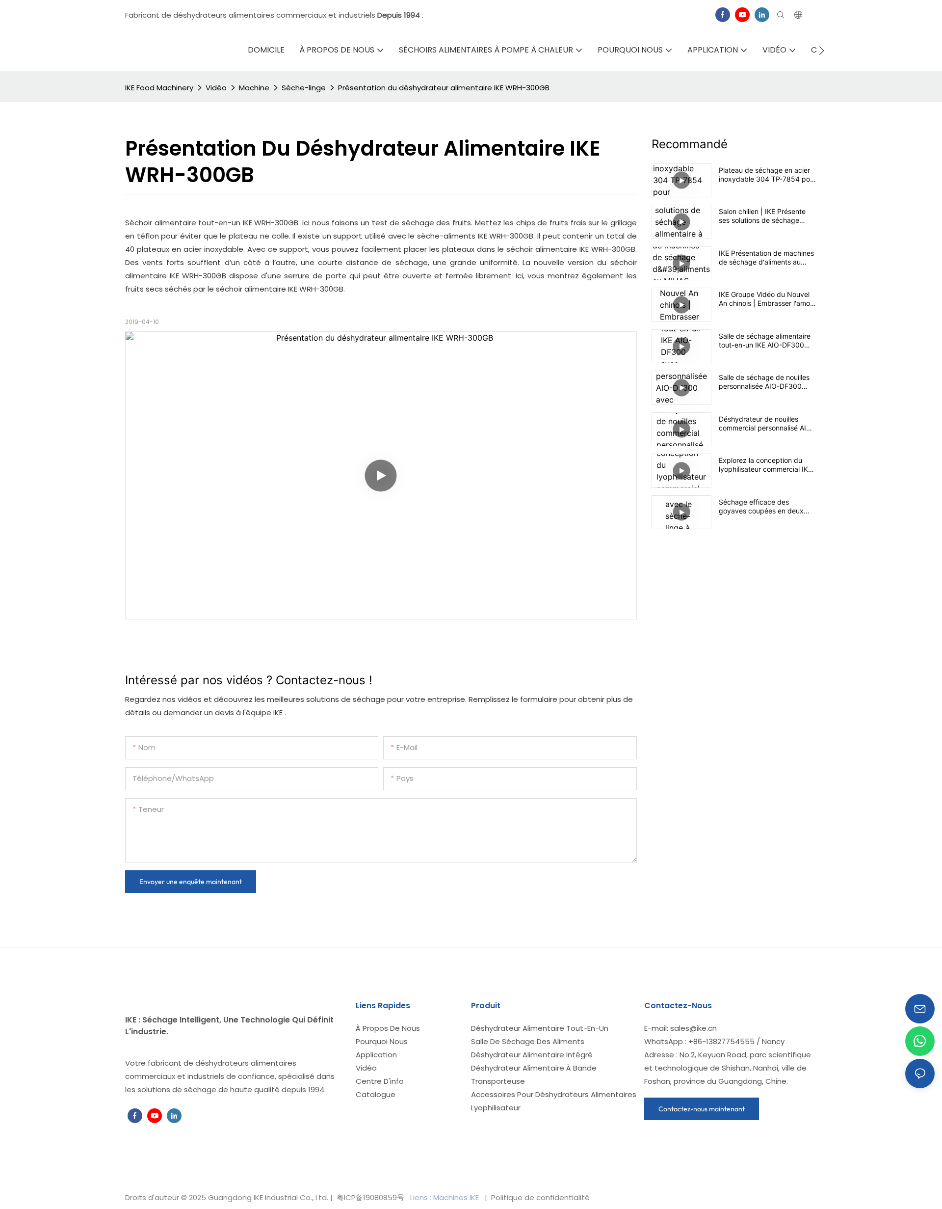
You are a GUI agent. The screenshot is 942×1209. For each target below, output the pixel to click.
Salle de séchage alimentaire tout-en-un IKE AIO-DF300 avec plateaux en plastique (765, 340)
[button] (821, 50)
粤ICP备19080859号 (370, 1197)
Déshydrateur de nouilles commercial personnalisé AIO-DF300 (766, 423)
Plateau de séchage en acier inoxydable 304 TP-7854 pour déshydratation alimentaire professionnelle (767, 175)
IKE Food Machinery (159, 87)
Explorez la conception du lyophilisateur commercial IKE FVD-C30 (765, 465)
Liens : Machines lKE (445, 1197)
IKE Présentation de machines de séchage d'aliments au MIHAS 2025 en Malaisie (766, 258)
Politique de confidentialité (539, 1197)
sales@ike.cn (693, 1028)
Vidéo (216, 87)
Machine (254, 87)
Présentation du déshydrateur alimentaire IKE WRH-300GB (444, 87)
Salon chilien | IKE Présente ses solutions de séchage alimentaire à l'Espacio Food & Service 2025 (766, 216)
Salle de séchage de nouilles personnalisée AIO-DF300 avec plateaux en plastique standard (764, 382)
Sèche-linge (304, 87)
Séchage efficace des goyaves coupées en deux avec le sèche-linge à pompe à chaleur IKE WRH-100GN (765, 506)
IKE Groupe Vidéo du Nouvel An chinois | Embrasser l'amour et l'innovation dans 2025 (767, 299)
